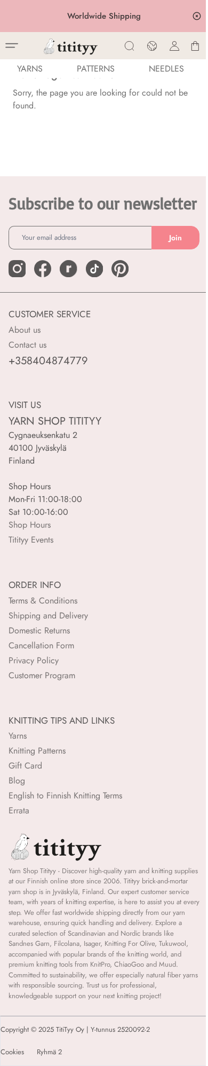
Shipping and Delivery (48, 615)
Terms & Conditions (43, 600)
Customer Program (42, 675)
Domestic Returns (39, 630)
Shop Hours (30, 525)
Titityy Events (31, 540)
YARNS (30, 68)
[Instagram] (17, 268)
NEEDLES (166, 68)
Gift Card (25, 765)
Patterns (96, 68)
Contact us (27, 345)
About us (25, 330)
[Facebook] (42, 268)
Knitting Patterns (37, 750)
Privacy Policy (34, 660)
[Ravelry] (68, 268)
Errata (19, 810)
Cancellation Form (41, 645)
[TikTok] (94, 268)
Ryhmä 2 (49, 1052)
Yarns (18, 736)
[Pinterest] (120, 268)
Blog (17, 780)
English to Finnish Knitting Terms (65, 795)
